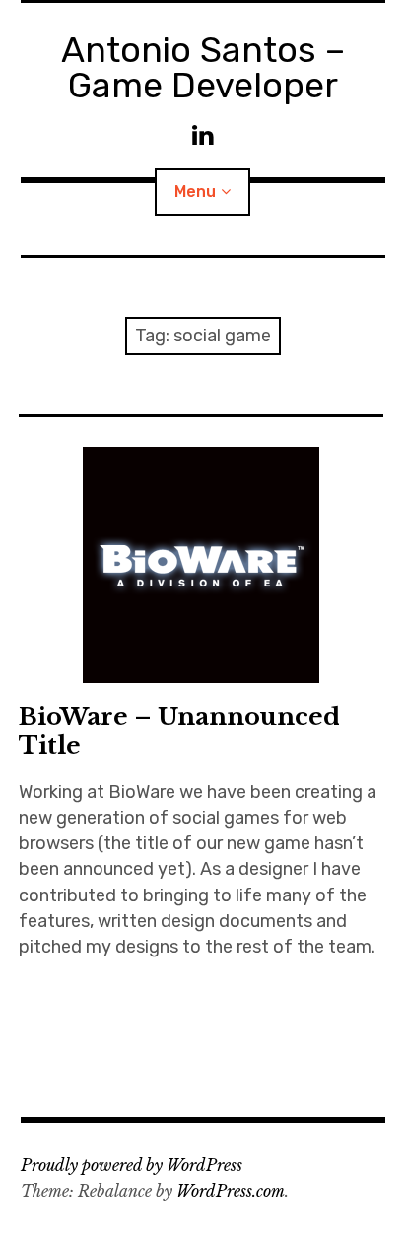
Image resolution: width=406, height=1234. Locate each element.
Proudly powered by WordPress (131, 1165)
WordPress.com (230, 1191)
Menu (195, 191)
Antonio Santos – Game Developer (203, 67)
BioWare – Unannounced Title (179, 731)
